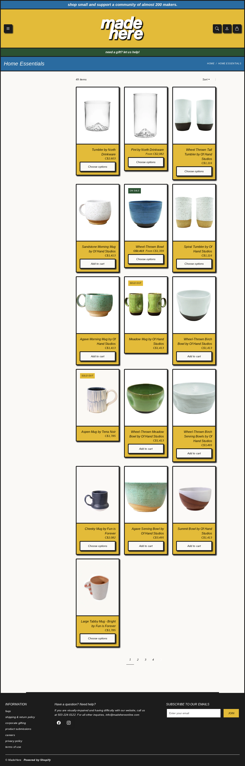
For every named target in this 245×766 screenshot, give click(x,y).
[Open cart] (237, 28)
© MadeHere (13, 759)
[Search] (217, 28)
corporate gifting (15, 722)
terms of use (13, 746)
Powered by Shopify (37, 759)
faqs (8, 711)
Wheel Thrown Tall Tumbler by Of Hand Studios (198, 154)
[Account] (227, 28)
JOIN (231, 713)
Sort (205, 79)
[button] (8, 28)
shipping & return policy (20, 717)
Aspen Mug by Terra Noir (98, 431)
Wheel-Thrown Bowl (150, 246)
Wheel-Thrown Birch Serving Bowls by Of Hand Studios (198, 436)
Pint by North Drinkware (147, 149)
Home (210, 63)
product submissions (18, 728)
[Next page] (161, 659)
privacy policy (13, 740)
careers (10, 735)
